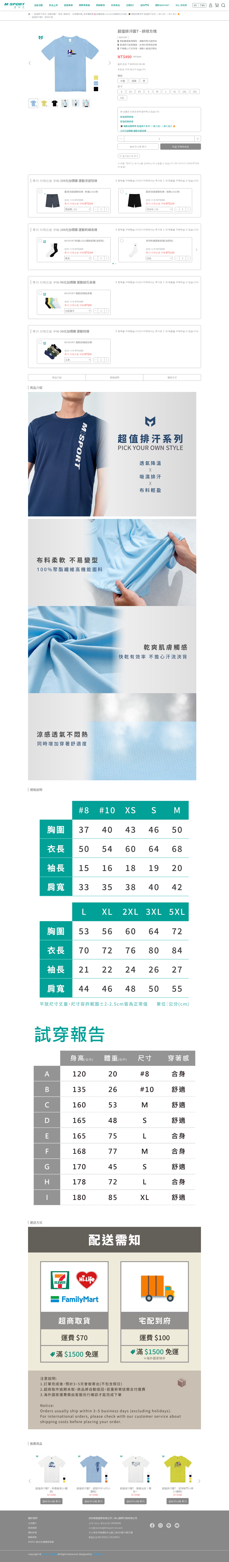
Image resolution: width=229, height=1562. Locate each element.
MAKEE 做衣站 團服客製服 (41, 1541)
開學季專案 (84, 5)
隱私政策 (32, 1532)
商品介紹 (57, 377)
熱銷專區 (100, 5)
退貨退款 (32, 1527)
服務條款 (32, 1537)
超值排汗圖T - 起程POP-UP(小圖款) (93, 1490)
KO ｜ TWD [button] (199, 5)
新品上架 (53, 5)
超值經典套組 (126, 121)
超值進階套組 (126, 116)
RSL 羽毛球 (181, 5)
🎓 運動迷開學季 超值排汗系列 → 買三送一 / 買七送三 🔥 (147, 126)
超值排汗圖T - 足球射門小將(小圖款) (177, 1490)
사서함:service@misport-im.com (106, 1527)
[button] (109, 63)
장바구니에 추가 (138, 146)
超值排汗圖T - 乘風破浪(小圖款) (51, 1490)
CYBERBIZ (97, 1554)
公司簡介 (32, 1523)
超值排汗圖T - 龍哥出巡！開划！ (135, 1490)
